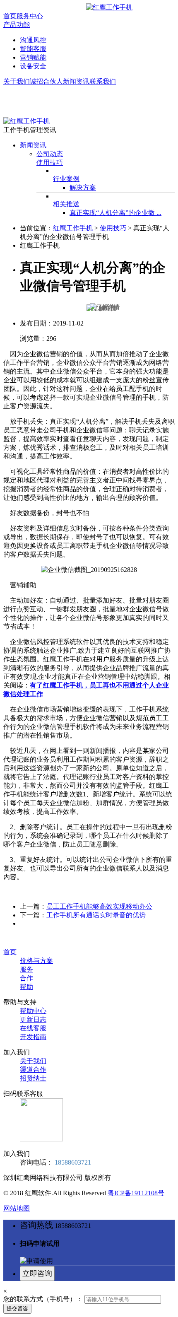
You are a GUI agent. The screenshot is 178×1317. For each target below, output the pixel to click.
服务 (26, 969)
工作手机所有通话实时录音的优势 (96, 915)
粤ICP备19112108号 (136, 1192)
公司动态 (49, 153)
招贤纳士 (33, 1078)
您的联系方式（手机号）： (43, 1299)
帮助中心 (33, 1010)
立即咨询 (37, 1273)
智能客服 (33, 48)
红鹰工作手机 (73, 228)
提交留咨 (17, 1308)
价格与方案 (36, 960)
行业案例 (66, 178)
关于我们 (16, 81)
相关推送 (66, 203)
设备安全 (33, 66)
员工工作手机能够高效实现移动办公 (99, 906)
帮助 (26, 986)
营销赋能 (33, 57)
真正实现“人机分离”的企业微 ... (115, 212)
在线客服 (33, 1028)
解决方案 (83, 187)
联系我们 (102, 81)
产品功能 (16, 24)
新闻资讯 (76, 81)
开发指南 (33, 1036)
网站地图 (16, 1208)
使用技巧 (49, 162)
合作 (26, 978)
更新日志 (33, 1019)
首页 (10, 15)
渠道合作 (33, 1069)
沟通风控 (33, 39)
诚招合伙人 (46, 81)
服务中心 (30, 15)
